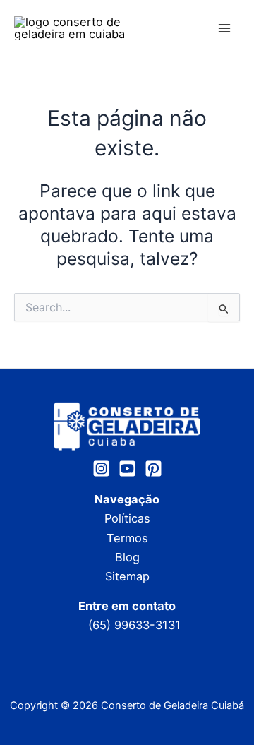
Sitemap (127, 576)
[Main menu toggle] (224, 28)
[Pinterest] (153, 468)
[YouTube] (127, 468)
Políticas (127, 518)
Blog (127, 557)
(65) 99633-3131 (134, 625)
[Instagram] (101, 468)
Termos (127, 538)
